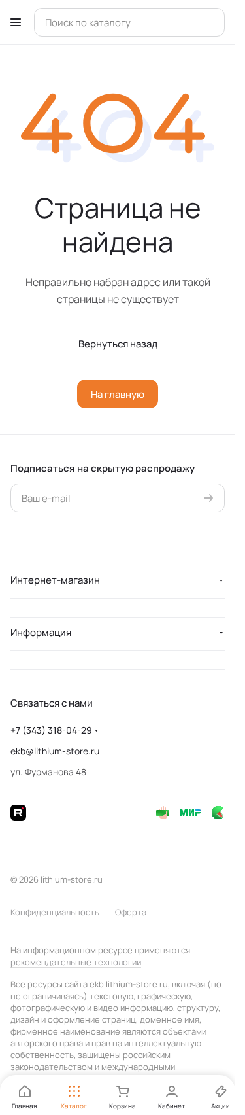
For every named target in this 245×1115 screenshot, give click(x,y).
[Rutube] (18, 813)
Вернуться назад (117, 344)
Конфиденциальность (54, 912)
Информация (40, 632)
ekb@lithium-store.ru (54, 751)
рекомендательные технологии (75, 962)
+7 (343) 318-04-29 (51, 730)
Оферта (130, 912)
